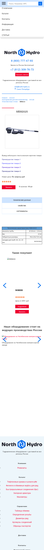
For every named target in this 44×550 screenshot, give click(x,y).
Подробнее (22, 306)
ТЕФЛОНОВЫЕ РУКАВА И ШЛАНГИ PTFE (22, 481)
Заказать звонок (22, 74)
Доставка (6, 29)
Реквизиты (22, 467)
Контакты (6, 19)
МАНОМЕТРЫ (22, 496)
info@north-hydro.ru (22, 86)
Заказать (8, 187)
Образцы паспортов (22, 526)
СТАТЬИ (5, 35)
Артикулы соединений (22, 522)
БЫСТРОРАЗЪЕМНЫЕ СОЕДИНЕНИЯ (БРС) (22, 489)
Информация (7, 24)
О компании (7, 8)
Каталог (5, 13)
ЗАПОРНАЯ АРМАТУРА (22, 493)
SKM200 (19, 290)
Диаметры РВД (22, 518)
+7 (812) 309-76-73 (22, 69)
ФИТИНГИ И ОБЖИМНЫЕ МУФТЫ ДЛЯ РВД (22, 485)
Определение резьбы (22, 514)
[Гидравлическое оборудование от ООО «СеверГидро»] (22, 52)
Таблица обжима (22, 510)
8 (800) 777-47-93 (22, 60)
